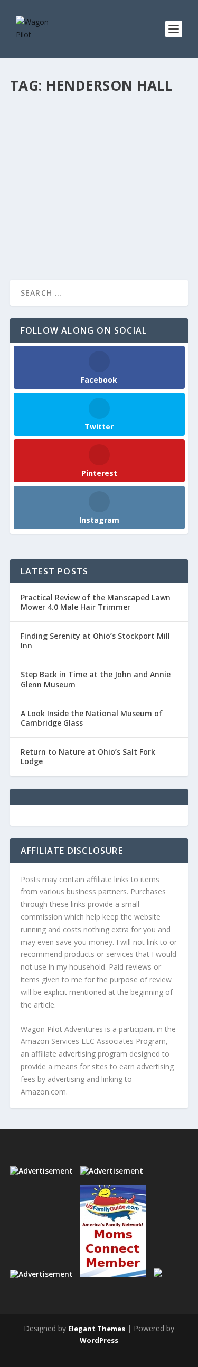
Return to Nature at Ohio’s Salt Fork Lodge (88, 756)
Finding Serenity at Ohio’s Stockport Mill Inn (95, 640)
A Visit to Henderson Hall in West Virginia (91, 134)
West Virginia (61, 166)
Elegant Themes (96, 1328)
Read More (48, 234)
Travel (30, 166)
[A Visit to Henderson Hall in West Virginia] (99, 107)
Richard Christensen (59, 155)
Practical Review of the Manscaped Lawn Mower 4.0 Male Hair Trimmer (96, 602)
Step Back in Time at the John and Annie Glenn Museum (96, 679)
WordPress (99, 1340)
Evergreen (152, 155)
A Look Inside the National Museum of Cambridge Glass (92, 718)
